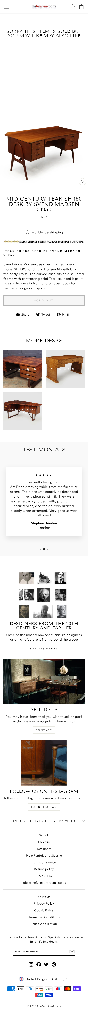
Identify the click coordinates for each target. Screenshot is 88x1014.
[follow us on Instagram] (44, 763)
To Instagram (44, 806)
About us (44, 842)
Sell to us (44, 897)
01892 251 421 (44, 876)
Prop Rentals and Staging (44, 855)
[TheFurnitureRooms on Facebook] (38, 964)
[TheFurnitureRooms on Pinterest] (54, 964)
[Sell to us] (44, 681)
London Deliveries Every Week (43, 821)
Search (44, 835)
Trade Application (44, 924)
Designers (44, 849)
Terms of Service (44, 862)
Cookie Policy (44, 910)
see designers (44, 648)
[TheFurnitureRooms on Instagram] (31, 964)
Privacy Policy (44, 903)
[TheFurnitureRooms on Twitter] (46, 964)
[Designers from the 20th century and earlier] (44, 595)
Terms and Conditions (44, 917)
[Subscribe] (72, 951)
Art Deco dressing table (29, 486)
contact (44, 730)
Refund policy (44, 869)
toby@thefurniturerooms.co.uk (44, 883)
